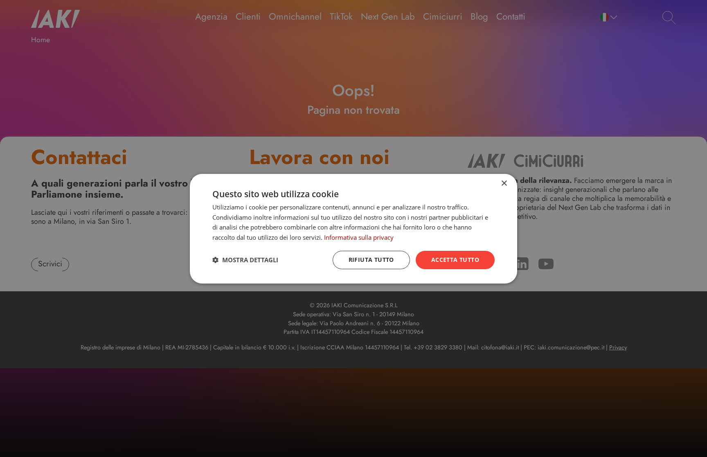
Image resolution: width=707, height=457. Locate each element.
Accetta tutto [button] (455, 259)
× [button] (504, 183)
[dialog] (353, 228)
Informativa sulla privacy (359, 237)
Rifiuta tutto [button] (371, 259)
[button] (245, 259)
